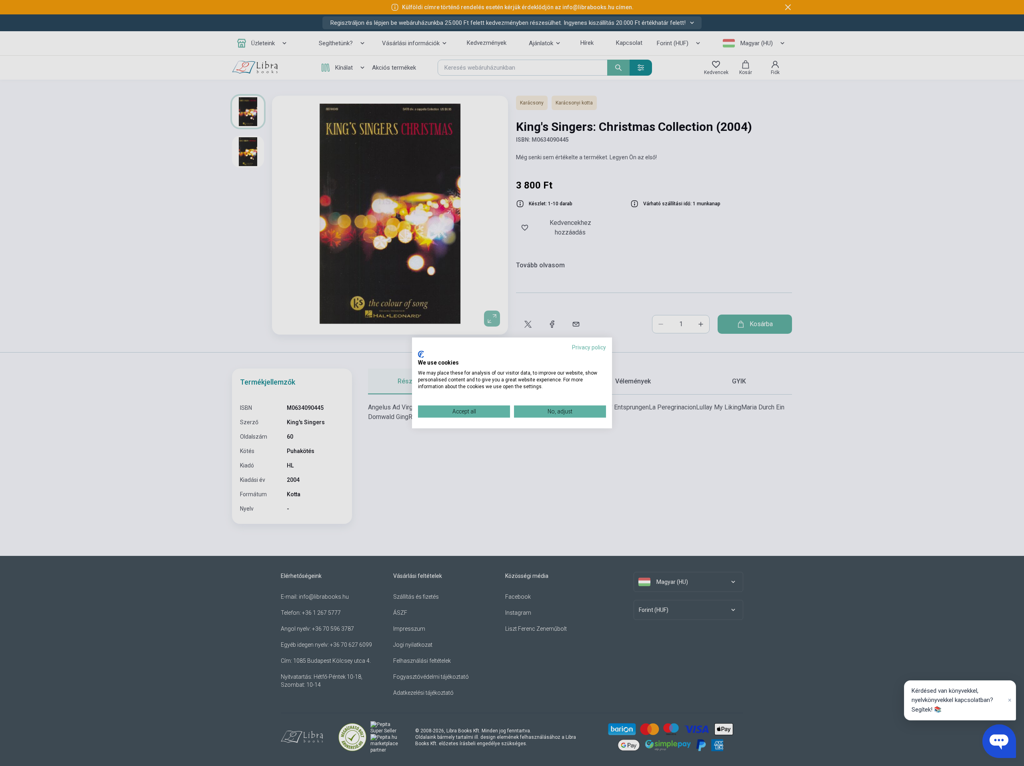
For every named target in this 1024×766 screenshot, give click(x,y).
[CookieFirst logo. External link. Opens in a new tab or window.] (421, 354)
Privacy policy (589, 347)
